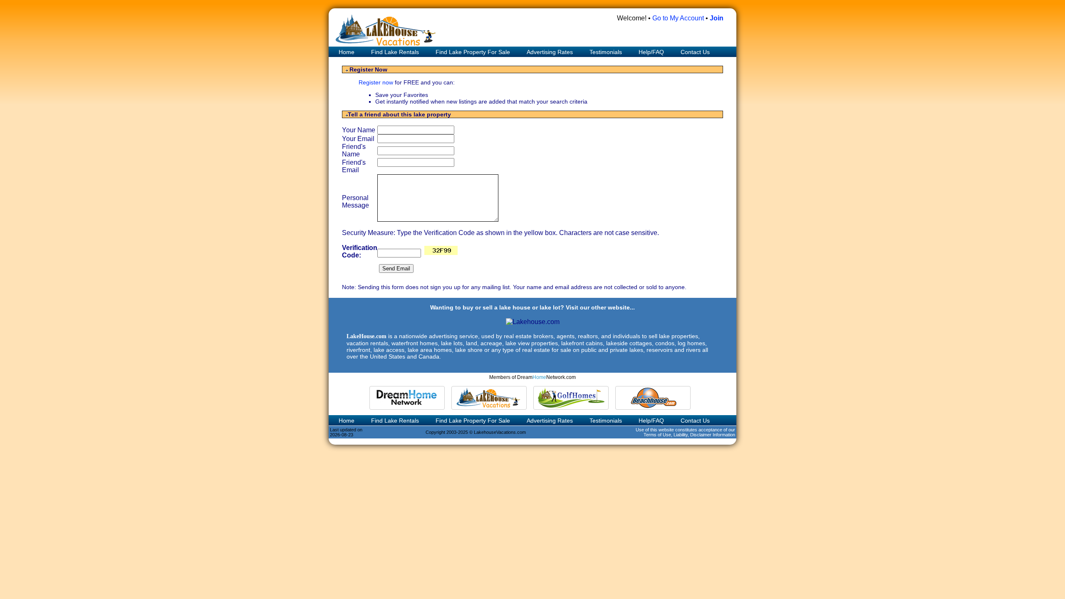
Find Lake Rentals (395, 52)
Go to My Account (678, 18)
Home (345, 52)
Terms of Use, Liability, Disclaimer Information (689, 434)
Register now (377, 82)
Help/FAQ (651, 52)
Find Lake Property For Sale (473, 52)
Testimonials (605, 52)
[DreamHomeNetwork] (407, 398)
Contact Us (695, 52)
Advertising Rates (550, 52)
